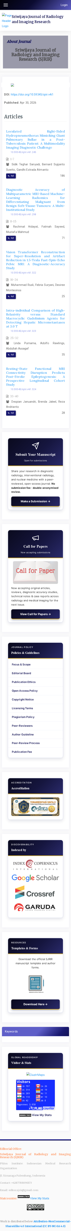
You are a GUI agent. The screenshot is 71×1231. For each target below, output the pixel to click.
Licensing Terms (22, 708)
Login (64, 5)
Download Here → (35, 1004)
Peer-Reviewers (22, 725)
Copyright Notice (23, 699)
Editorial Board (21, 673)
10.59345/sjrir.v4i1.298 (23, 214)
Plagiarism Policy (23, 717)
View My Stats (41, 1115)
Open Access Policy (25, 690)
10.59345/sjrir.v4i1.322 (23, 272)
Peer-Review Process (26, 743)
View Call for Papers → (35, 614)
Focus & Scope (21, 664)
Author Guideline (23, 734)
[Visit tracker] (35, 1074)
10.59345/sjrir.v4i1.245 (23, 152)
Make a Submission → (35, 501)
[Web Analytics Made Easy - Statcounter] (25, 1115)
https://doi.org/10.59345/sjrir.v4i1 (32, 94)
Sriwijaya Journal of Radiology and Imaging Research (38, 19)
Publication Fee (22, 751)
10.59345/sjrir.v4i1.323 (23, 331)
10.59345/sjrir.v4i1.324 (23, 389)
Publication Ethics (24, 682)
